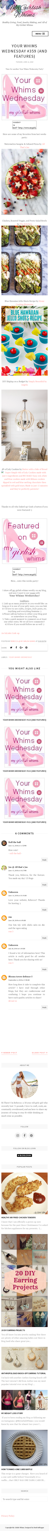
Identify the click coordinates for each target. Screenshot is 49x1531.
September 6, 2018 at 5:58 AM (19, 980)
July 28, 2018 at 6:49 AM (16, 949)
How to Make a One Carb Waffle (16, 1469)
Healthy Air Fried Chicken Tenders (18, 1217)
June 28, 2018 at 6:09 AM (17, 920)
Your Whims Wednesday (20, 657)
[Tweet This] (11, 647)
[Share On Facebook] (16, 647)
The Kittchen (26, 224)
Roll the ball (14, 842)
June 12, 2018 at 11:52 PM (17, 846)
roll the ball (15, 853)
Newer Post (10, 1052)
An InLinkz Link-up (10, 633)
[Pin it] (26, 647)
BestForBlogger (39, 1528)
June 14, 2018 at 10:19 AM (17, 895)
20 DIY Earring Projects (13, 1330)
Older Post (39, 1052)
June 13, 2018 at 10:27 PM (17, 870)
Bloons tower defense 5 (20, 976)
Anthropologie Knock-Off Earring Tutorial (23, 1373)
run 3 (10, 931)
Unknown (13, 892)
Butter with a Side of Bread (34, 469)
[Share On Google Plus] (21, 647)
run (10, 917)
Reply (44, 860)
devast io (12, 1000)
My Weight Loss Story (12, 1413)
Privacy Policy (7, 1515)
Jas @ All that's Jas (18, 867)
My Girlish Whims (24, 11)
